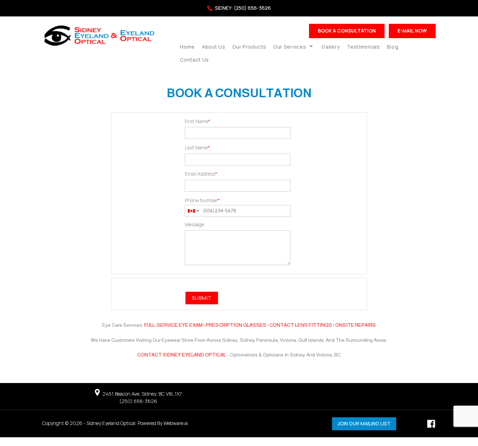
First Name (197, 121)
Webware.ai (175, 423)
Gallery (331, 46)
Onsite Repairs (355, 325)
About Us (213, 46)
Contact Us (194, 59)
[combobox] (193, 211)
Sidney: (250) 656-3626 (243, 8)
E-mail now (412, 30)
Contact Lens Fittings (300, 325)
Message (194, 224)
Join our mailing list (364, 423)
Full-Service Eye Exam (173, 325)
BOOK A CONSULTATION (347, 30)
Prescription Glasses (236, 325)
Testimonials (363, 46)
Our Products (249, 46)
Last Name (197, 147)
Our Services (289, 46)
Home (187, 46)
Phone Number (202, 200)
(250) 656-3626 (138, 401)
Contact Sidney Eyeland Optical (181, 354)
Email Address (201, 173)
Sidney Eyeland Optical (110, 423)
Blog (393, 46)
